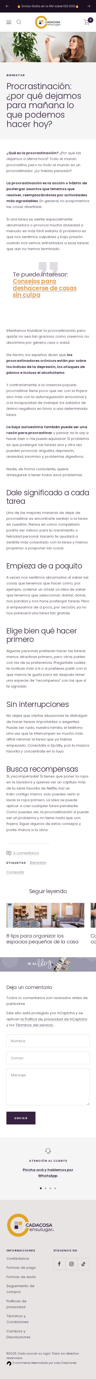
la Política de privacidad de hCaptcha (54, 1019)
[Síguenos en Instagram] (71, 1264)
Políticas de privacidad (16, 1304)
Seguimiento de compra (20, 1288)
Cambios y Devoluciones (18, 1334)
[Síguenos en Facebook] (59, 1264)
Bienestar (15, 75)
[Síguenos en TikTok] (83, 1264)
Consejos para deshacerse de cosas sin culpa (45, 288)
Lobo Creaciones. (65, 1363)
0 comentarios (26, 853)
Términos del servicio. (34, 1025)
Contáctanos (17, 1258)
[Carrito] (87, 22)
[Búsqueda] (19, 22)
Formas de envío (21, 1276)
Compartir (15, 872)
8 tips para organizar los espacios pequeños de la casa (42, 938)
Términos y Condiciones (17, 1318)
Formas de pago (21, 1267)
